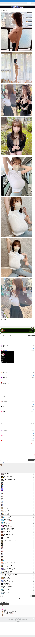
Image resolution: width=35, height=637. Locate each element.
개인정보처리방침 (13, 619)
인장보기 (3, 333)
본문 (10, 335)
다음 (24, 335)
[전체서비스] (34, 1)
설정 (21, 618)
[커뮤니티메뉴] (0, 1)
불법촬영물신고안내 (24, 619)
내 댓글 (17, 4)
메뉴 (0, 333)
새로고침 (34, 454)
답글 (1, 348)
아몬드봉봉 (2, 10)
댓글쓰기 (31, 335)
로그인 (14, 618)
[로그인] (32, 1)
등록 (33, 456)
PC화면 (17, 618)
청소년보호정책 (19, 619)
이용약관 (9, 619)
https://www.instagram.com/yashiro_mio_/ (6, 383)
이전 (17, 335)
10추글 (31, 4)
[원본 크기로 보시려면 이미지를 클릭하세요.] (16, 31)
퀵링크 (19, 618)
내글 (4, 4)
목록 (3, 335)
